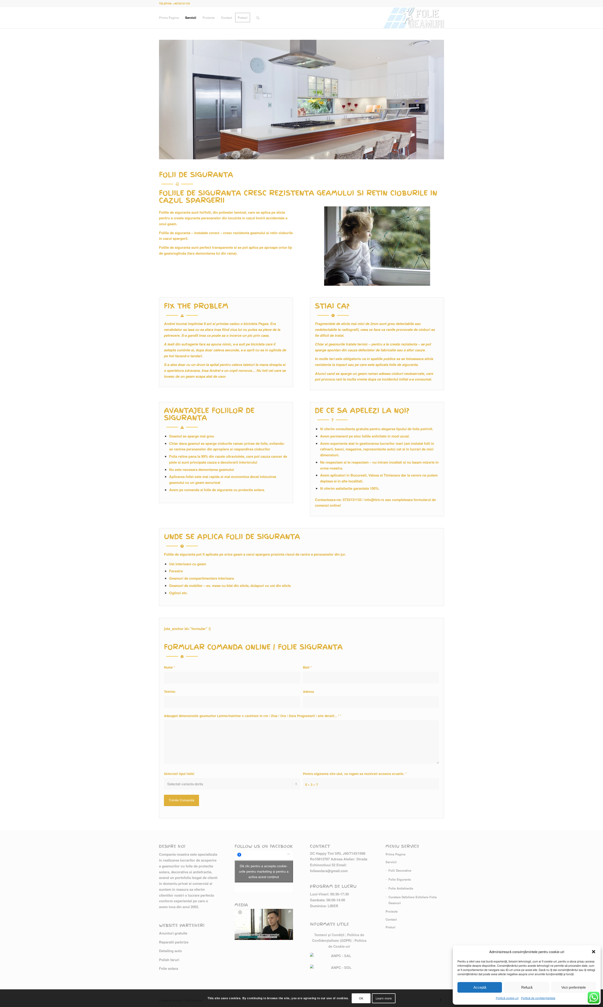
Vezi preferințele (573, 987)
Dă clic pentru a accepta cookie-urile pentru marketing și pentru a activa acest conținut (264, 871)
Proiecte (392, 911)
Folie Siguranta (399, 879)
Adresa (308, 691)
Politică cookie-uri (507, 998)
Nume (169, 667)
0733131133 (352, 499)
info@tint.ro (374, 499)
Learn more (384, 998)
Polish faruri (169, 959)
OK (361, 998)
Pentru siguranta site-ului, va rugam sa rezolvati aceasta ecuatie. (355, 773)
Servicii (391, 862)
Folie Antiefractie (400, 888)
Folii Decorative (399, 870)
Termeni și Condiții (329, 934)
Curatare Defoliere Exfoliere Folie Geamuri (412, 900)
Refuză (526, 987)
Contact (391, 919)
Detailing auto (170, 950)
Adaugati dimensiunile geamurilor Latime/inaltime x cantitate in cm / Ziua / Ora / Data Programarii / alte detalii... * (252, 715)
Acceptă (479, 987)
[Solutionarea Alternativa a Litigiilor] (339, 959)
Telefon (169, 691)
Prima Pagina (395, 854)
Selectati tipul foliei (179, 773)
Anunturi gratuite (173, 933)
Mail (307, 667)
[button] (593, 951)
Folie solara (168, 968)
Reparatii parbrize (173, 942)
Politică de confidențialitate (538, 998)
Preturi (390, 927)
